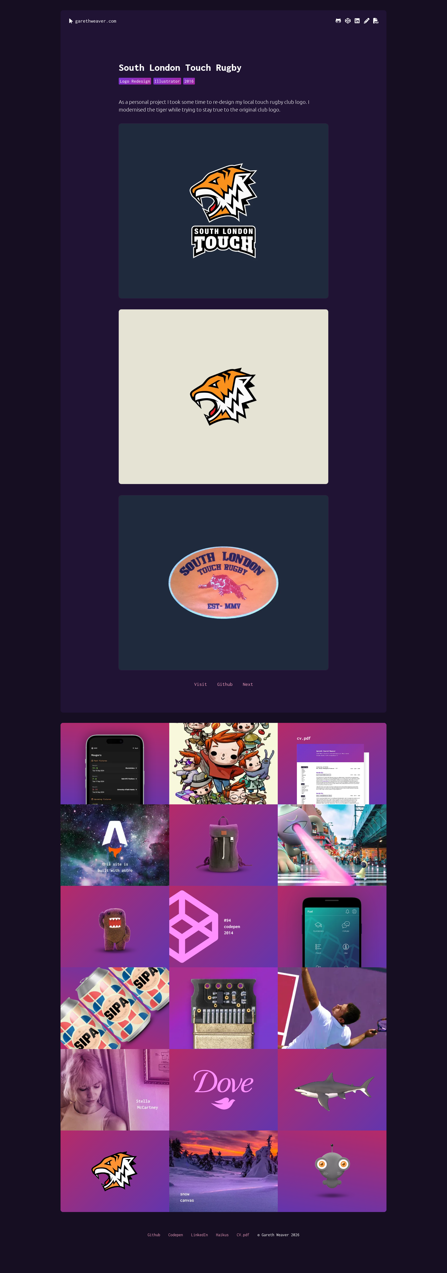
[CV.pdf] (376, 21)
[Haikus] (366, 21)
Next (248, 684)
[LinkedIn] (357, 21)
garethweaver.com (95, 21)
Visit (200, 684)
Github (225, 684)
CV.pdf (243, 1235)
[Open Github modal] (338, 21)
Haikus (222, 1235)
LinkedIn (199, 1235)
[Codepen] (348, 21)
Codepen (175, 1235)
